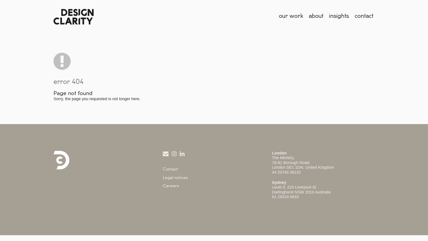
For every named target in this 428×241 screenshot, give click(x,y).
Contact (170, 169)
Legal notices (175, 178)
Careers (171, 186)
